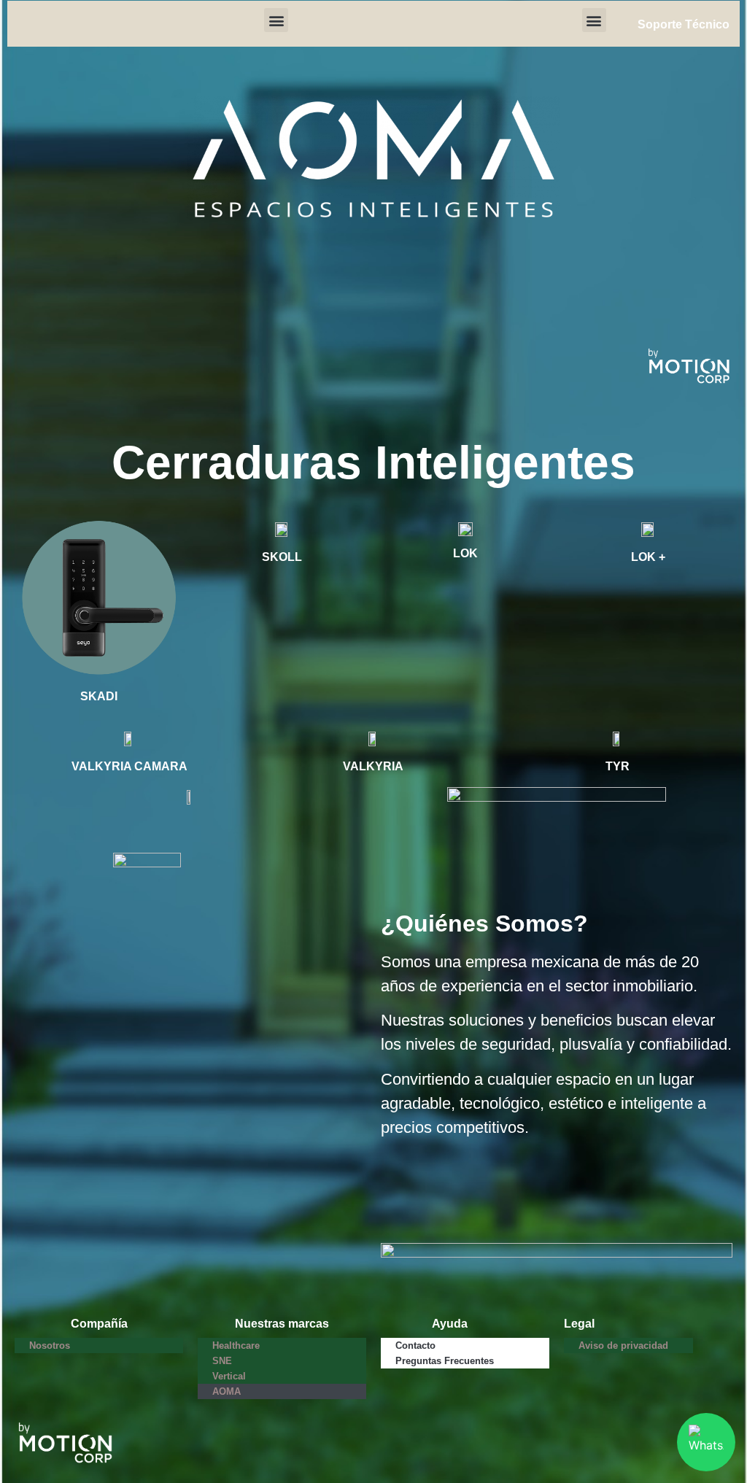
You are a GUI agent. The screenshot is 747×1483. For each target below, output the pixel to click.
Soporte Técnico (683, 24)
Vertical (229, 1376)
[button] (276, 20)
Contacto (415, 1345)
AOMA (226, 1391)
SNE (222, 1360)
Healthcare (236, 1345)
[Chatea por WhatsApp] (706, 1442)
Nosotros (49, 1345)
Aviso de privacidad (623, 1345)
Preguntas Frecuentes (444, 1360)
